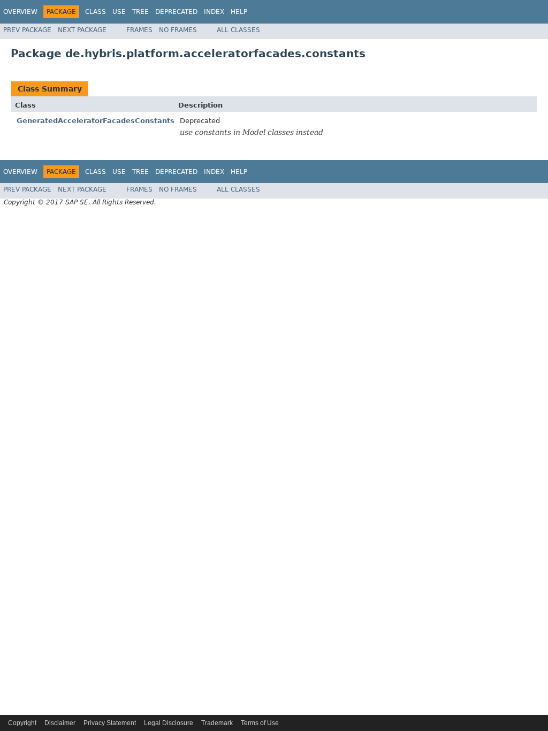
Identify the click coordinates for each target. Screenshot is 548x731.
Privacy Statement (109, 723)
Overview (20, 12)
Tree (140, 12)
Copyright (22, 723)
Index (214, 12)
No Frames (178, 30)
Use (119, 12)
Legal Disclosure (168, 723)
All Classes (238, 30)
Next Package (82, 30)
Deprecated (176, 12)
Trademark (217, 723)
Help (239, 12)
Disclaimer (59, 723)
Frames (139, 30)
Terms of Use (260, 723)
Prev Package (27, 30)
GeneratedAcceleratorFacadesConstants (95, 121)
